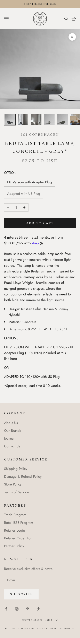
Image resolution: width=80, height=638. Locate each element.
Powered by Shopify (60, 629)
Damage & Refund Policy (22, 476)
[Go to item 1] (10, 119)
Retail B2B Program (18, 522)
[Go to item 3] (36, 119)
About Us (11, 422)
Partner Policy (14, 545)
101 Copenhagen (40, 135)
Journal (9, 438)
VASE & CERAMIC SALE (29, 5)
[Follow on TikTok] (38, 609)
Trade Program (15, 514)
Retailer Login (14, 530)
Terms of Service (16, 492)
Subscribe (21, 594)
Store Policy (12, 484)
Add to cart (40, 223)
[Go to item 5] (62, 119)
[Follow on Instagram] (17, 609)
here (13, 358)
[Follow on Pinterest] (27, 609)
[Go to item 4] (49, 119)
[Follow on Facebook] (6, 609)
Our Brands (12, 430)
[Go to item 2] (23, 119)
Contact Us (12, 446)
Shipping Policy (15, 468)
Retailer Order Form (19, 538)
